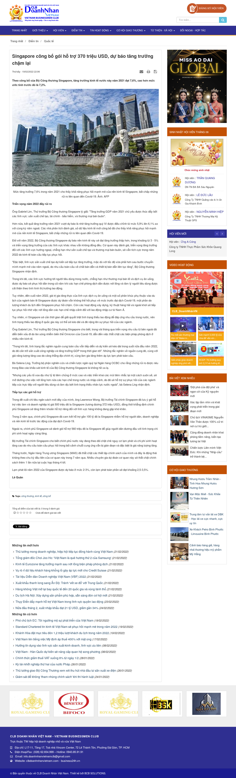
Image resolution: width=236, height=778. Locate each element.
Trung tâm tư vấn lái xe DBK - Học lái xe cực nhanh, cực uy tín (206, 518)
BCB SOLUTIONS (94, 773)
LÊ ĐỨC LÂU (205, 195)
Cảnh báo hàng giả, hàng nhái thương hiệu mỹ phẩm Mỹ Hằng (206, 549)
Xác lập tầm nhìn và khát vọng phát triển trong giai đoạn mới (205, 406)
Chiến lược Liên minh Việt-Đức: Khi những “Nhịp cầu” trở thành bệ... (206, 452)
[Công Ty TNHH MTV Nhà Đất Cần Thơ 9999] (206, 704)
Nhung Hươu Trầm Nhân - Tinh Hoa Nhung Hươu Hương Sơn (205, 483)
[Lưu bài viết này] (156, 71)
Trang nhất (19, 30)
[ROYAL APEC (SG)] (118, 704)
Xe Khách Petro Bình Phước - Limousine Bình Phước (206, 531)
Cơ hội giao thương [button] (130, 30)
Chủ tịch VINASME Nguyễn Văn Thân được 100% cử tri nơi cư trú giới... (206, 421)
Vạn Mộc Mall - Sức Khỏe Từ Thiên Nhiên (205, 496)
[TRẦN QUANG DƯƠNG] (177, 182)
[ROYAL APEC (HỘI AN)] (29, 704)
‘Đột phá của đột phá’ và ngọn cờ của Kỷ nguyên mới (204, 391)
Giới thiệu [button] (39, 30)
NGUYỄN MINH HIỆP (210, 212)
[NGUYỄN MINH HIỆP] (177, 216)
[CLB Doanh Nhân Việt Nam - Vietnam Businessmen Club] (34, 12)
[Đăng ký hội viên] (207, 8)
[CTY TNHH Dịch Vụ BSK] (162, 704)
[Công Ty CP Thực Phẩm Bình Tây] (73, 704)
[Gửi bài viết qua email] (142, 71)
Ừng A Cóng (188, 242)
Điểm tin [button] (77, 30)
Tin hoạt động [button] (100, 30)
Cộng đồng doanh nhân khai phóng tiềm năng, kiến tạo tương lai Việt (207, 436)
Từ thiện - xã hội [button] (162, 30)
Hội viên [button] (59, 30)
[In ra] (149, 71)
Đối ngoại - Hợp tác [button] (193, 30)
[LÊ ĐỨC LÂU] (177, 199)
